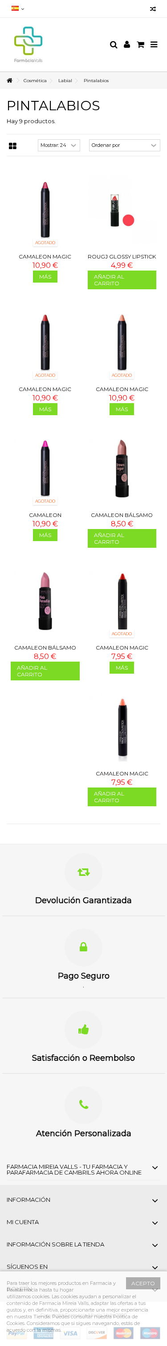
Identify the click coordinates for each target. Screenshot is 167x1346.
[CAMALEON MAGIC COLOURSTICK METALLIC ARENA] (122, 342)
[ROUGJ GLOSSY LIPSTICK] (122, 210)
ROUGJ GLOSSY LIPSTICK (122, 256)
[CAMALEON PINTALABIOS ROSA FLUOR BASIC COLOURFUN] (45, 468)
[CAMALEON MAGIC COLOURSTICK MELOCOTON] (122, 727)
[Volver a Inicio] (9, 80)
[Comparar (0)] (153, 10)
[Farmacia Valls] (54, 44)
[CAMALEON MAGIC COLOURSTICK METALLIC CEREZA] (45, 210)
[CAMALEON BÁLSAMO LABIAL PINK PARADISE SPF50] (45, 601)
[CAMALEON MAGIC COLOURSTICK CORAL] (122, 601)
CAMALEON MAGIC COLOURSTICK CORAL (122, 651)
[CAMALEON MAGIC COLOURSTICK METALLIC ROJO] (45, 342)
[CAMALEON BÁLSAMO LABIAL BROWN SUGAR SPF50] (122, 468)
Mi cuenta (23, 1221)
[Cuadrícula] (12, 146)
